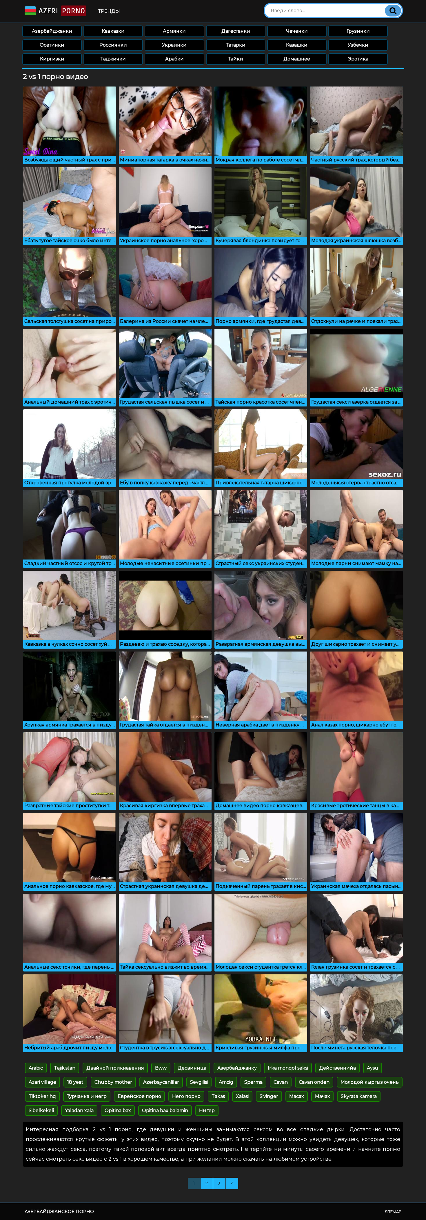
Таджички (113, 59)
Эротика (358, 59)
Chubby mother (113, 1082)
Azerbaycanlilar (161, 1082)
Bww (161, 1068)
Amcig (226, 1082)
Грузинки (358, 31)
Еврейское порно (139, 1096)
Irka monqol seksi (288, 1068)
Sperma (253, 1082)
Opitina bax (118, 1110)
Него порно (186, 1096)
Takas (218, 1096)
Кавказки (113, 31)
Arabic (36, 1068)
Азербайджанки (52, 31)
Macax (296, 1096)
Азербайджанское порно (59, 1211)
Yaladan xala (79, 1110)
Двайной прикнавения (115, 1068)
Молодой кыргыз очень (370, 1082)
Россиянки (113, 45)
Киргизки (52, 59)
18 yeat (75, 1082)
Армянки (174, 31)
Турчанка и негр (87, 1096)
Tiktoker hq (42, 1096)
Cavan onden (314, 1082)
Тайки (235, 59)
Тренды (109, 11)
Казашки (296, 45)
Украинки (174, 45)
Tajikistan (64, 1068)
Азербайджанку (237, 1068)
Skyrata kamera (359, 1096)
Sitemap (393, 1211)
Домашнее (296, 59)
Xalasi (242, 1096)
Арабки (174, 59)
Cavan (281, 1082)
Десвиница (192, 1068)
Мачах (322, 1096)
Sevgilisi (199, 1082)
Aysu (372, 1068)
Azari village (42, 1082)
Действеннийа (337, 1068)
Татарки (235, 45)
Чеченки (297, 31)
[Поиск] (393, 10)
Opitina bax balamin (165, 1110)
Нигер (207, 1110)
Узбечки (358, 45)
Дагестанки (235, 31)
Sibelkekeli (41, 1110)
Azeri (60, 11)
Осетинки (52, 45)
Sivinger (269, 1096)
